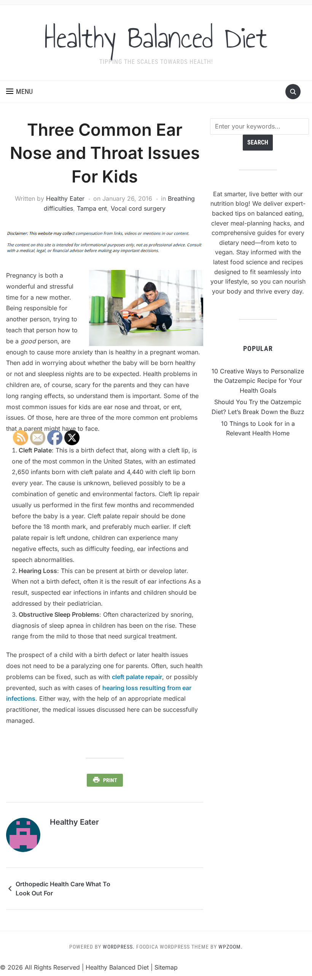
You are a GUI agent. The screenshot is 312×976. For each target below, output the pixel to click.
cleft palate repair (137, 677)
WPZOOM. (230, 947)
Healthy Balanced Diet (156, 37)
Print (110, 780)
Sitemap (166, 967)
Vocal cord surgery (138, 208)
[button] (19, 91)
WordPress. (119, 947)
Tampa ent (92, 208)
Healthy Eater (65, 198)
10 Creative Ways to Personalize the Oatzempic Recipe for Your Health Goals (258, 380)
